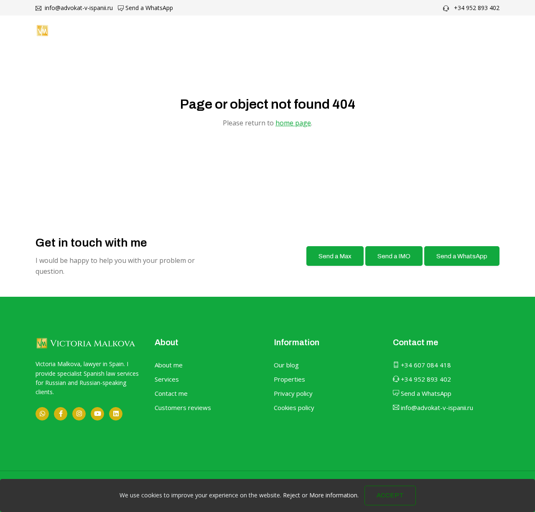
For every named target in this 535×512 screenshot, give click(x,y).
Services (167, 379)
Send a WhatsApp (148, 8)
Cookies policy (294, 407)
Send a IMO (393, 256)
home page (293, 122)
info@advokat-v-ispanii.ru (78, 8)
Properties (289, 379)
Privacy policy (293, 393)
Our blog (286, 365)
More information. (334, 495)
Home (227, 30)
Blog (361, 30)
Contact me (404, 30)
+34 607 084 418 (425, 365)
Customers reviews (183, 407)
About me (269, 30)
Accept (390, 495)
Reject (291, 495)
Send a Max (335, 256)
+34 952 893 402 (475, 8)
